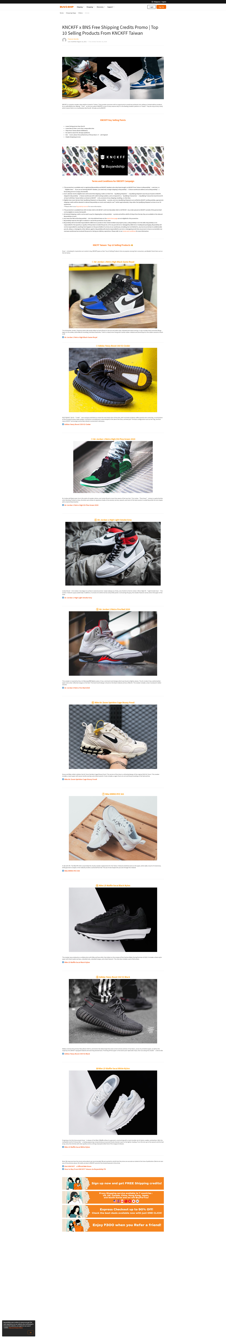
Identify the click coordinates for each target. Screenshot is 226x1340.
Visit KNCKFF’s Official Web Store (77, 1166)
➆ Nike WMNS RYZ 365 (113, 793)
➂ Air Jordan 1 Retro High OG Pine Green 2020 (113, 439)
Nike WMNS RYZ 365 (72, 871)
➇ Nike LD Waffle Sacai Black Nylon (113, 885)
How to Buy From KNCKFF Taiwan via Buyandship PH (85, 1169)
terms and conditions (129, 231)
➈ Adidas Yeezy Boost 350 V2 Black (113, 976)
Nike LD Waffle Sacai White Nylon (77, 1147)
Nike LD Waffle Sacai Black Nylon (77, 962)
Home (62, 13)
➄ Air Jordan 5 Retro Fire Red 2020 (113, 609)
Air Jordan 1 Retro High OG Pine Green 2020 (81, 505)
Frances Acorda (73, 39)
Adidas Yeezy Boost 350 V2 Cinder (77, 424)
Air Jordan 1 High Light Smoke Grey (78, 597)
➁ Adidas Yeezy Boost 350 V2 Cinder (113, 345)
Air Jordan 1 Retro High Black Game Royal (80, 337)
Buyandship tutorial (82, 206)
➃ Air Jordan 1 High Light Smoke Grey (113, 519)
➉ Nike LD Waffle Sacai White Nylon (113, 1068)
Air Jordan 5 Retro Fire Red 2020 (77, 688)
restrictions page (112, 218)
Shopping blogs (71, 13)
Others (80, 13)
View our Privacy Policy (16, 1327)
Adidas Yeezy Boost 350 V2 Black (77, 1054)
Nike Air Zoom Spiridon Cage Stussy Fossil (80, 779)
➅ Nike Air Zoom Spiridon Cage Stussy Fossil (113, 702)
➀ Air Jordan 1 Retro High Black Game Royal (113, 261)
